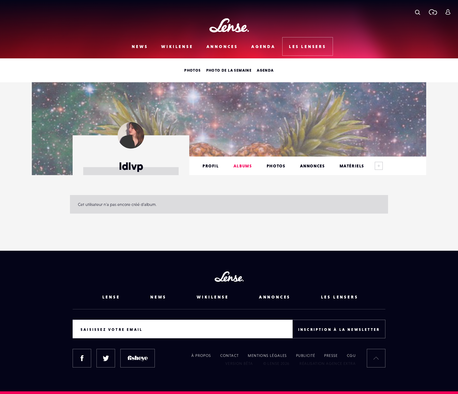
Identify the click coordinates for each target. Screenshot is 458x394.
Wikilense (177, 46)
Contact (229, 355)
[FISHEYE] (137, 358)
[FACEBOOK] (82, 358)
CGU (351, 355)
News (140, 46)
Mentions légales (267, 355)
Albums (243, 165)
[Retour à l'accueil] (229, 25)
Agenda (263, 46)
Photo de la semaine (229, 70)
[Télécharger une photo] (432, 12)
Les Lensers (307, 46)
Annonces (222, 46)
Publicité (305, 355)
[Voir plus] (378, 166)
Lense (111, 297)
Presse (331, 355)
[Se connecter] (447, 12)
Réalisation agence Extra (328, 363)
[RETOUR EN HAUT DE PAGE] (376, 358)
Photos (192, 70)
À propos (201, 355)
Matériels (352, 165)
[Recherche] (417, 12)
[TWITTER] (105, 358)
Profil (210, 165)
